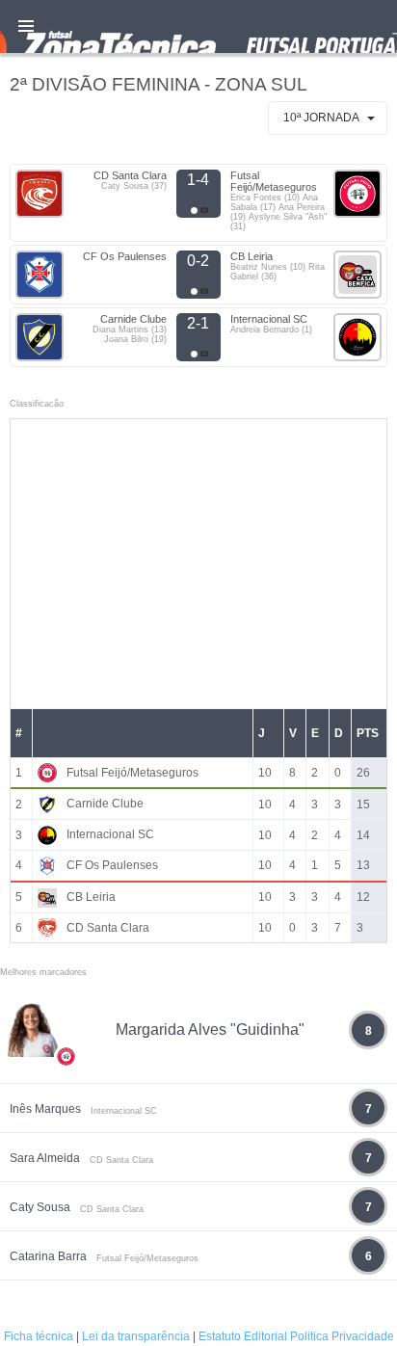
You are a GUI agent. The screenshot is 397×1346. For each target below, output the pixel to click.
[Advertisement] (198, 564)
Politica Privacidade (342, 1336)
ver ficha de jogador (66, 1113)
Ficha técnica (38, 1336)
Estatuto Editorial (242, 1336)
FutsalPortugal (198, 26)
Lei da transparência (136, 1336)
